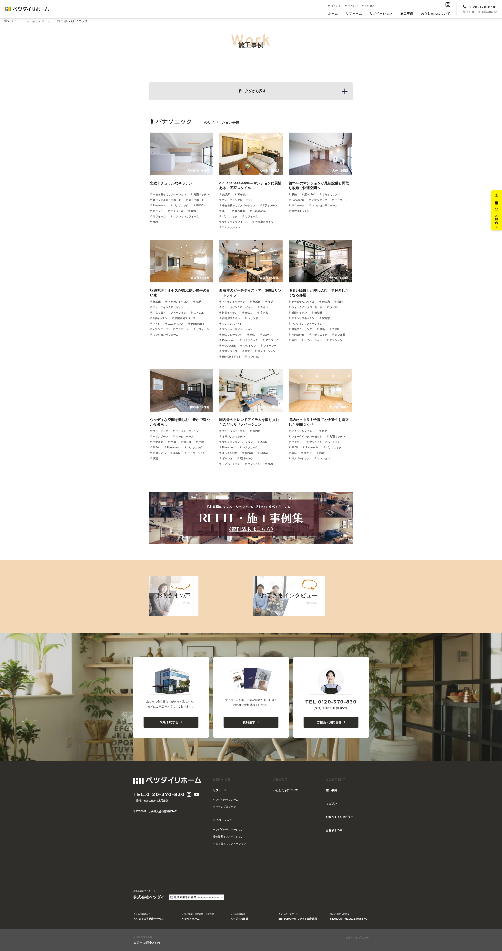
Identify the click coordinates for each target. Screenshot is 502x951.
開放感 (249, 452)
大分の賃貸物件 (239, 916)
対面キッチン (201, 194)
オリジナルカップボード (167, 199)
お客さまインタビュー (339, 816)
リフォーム (354, 13)
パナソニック (181, 205)
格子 (224, 210)
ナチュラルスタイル (303, 301)
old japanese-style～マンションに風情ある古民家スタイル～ (250, 185)
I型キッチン (247, 458)
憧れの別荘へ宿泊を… (348, 916)
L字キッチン (270, 205)
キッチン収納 (229, 452)
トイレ (157, 323)
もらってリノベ (331, 194)
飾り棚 (187, 441)
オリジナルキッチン (233, 436)
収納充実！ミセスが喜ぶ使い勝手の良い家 (180, 292)
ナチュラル (177, 210)
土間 (201, 441)
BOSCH (200, 205)
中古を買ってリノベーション (169, 194)
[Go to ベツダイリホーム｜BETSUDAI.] (6, 21)
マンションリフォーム (186, 216)
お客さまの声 (334, 830)
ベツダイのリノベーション (228, 829)
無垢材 (249, 312)
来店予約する (169, 722)
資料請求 (249, 722)
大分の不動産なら (148, 916)
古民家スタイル (264, 221)
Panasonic (159, 205)
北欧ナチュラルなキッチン (171, 183)
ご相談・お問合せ (329, 722)
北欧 (155, 221)
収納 (294, 194)
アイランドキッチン (233, 301)
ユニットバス (176, 323)
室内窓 (264, 312)
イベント (335, 5)
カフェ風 (340, 334)
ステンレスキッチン (303, 318)
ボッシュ (158, 210)
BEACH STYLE (231, 356)
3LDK (176, 452)
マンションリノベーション (237, 329)
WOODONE (229, 345)
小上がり (297, 441)
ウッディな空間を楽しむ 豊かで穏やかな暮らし (180, 422)
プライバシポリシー (357, 937)
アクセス (369, 5)
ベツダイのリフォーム (225, 799)
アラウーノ (341, 199)
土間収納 (158, 441)
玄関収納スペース (185, 318)
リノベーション (381, 13)
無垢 (252, 334)
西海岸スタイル (231, 318)
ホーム (333, 13)
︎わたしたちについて (435, 13)
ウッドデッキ (160, 431)
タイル (264, 307)
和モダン (242, 194)
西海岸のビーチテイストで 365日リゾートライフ (250, 292)
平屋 (173, 441)
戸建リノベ (159, 452)
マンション (254, 356)
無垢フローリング (232, 334)
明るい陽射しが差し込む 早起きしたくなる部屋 (319, 292)
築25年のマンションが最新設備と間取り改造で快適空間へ (319, 185)
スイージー (270, 345)
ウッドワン (249, 345)
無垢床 (226, 194)
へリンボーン (255, 318)
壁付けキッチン (300, 210)
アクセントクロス (178, 301)
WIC (247, 351)
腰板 (193, 210)
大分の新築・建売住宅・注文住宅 (198, 916)
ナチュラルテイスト (233, 431)
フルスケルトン (231, 227)
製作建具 (240, 210)
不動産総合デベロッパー (149, 894)
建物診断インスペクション (228, 836)
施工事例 (406, 13)
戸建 (155, 458)
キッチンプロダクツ (224, 806)
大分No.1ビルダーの (297, 916)
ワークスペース (185, 436)
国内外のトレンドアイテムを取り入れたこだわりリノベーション (249, 422)
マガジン (352, 5)
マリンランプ (229, 351)
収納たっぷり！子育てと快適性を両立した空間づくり (319, 422)
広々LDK (309, 194)
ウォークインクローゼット (237, 199)
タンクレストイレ (232, 323)
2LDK (266, 334)
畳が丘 (308, 452)
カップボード (196, 199)
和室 (322, 452)
